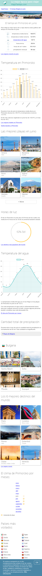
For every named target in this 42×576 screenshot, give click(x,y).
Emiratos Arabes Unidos (8, 463)
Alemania (6, 540)
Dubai (3, 461)
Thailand (26, 540)
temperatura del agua (20, 40)
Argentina (27, 549)
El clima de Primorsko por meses (11, 313)
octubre (18, 506)
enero (17, 483)
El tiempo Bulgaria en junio (17, 9)
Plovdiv (4, 389)
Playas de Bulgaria (9, 334)
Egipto (26, 534)
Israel (25, 543)
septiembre (19, 504)
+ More (21, 202)
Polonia (26, 552)
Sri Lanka (27, 554)
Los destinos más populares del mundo (13, 244)
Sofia (24, 369)
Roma (4, 441)
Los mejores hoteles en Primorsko (11, 122)
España (6, 546)
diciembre (18, 511)
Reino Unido (25, 423)
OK (37, 562)
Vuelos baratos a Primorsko (9, 125)
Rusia (25, 546)
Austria (6, 537)
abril (17, 491)
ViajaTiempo (4, 9)
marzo (17, 488)
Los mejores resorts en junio (10, 54)
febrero (18, 485)
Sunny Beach (7, 369)
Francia (3, 423)
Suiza (5, 549)
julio (17, 498)
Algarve (24, 174)
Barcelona (25, 153)
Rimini (3, 174)
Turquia (24, 443)
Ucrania (6, 543)
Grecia (26, 537)
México (6, 557)
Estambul (26, 441)
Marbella (4, 194)
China (25, 557)
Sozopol (25, 389)
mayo (17, 493)
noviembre (19, 509)
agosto (18, 501)
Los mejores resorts (6, 466)
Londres (25, 421)
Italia (2, 443)
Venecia (4, 153)
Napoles (25, 194)
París (3, 421)
